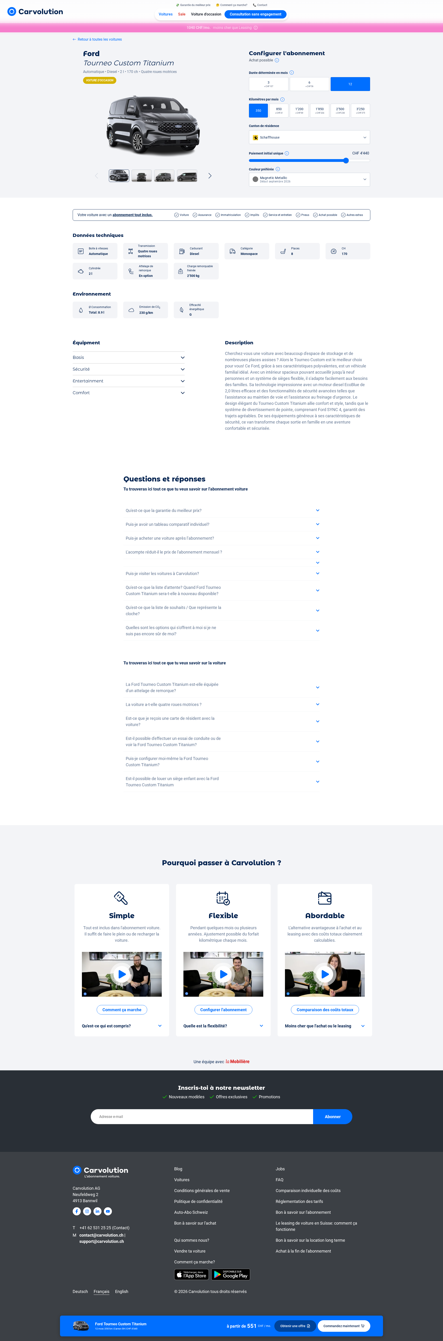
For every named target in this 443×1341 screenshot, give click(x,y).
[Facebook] (77, 1211)
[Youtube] (108, 1211)
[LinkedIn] (97, 1211)
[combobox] (309, 137)
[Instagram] (87, 1211)
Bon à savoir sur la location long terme (310, 1240)
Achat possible (261, 60)
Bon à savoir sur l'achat (195, 1223)
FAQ (279, 1179)
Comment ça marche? (194, 1261)
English (121, 1291)
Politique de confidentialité (198, 1201)
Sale (182, 14)
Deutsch (80, 1291)
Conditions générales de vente (202, 1190)
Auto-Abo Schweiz (191, 1212)
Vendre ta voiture (190, 1251)
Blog (178, 1168)
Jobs (280, 1168)
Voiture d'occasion (206, 14)
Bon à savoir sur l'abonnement (303, 1212)
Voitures (166, 14)
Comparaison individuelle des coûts (308, 1190)
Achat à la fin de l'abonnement (303, 1251)
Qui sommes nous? (191, 1240)
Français (101, 1291)
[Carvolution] (35, 11)
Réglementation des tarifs (299, 1201)
